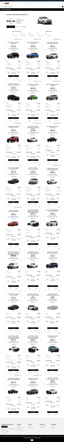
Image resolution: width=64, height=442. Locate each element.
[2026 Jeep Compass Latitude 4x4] (13, 55)
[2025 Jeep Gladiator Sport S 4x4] (53, 139)
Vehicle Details (11, 26)
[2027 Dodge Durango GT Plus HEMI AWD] (53, 223)
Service (30, 424)
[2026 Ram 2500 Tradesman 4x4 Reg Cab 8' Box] (53, 181)
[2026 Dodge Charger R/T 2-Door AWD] (13, 181)
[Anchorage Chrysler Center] (5, 3)
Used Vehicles (19, 427)
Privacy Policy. (38, 437)
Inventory (19, 424)
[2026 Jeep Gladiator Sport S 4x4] (33, 97)
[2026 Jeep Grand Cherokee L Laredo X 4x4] (13, 97)
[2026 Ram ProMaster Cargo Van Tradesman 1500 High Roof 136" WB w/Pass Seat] (13, 265)
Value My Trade (42, 427)
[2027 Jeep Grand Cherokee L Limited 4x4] (53, 265)
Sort (45, 33)
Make (21, 33)
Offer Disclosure (13, 92)
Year (13, 33)
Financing (42, 424)
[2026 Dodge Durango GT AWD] (53, 97)
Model (30, 33)
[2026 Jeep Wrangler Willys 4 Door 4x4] (13, 139)
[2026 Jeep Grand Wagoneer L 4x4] (33, 392)
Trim (37, 33)
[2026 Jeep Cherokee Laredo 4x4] (33, 55)
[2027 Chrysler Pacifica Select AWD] (33, 181)
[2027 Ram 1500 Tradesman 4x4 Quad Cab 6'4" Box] (33, 265)
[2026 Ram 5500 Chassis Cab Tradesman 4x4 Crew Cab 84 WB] (33, 349)
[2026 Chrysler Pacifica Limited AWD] (13, 223)
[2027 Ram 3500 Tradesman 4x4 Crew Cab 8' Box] (53, 307)
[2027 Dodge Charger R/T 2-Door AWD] (13, 307)
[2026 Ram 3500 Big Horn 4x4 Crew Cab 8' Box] (13, 392)
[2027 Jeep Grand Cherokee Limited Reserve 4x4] (33, 307)
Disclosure (24, 26)
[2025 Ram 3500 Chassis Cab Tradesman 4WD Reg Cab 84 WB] (13, 349)
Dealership (53, 424)
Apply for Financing (43, 426)
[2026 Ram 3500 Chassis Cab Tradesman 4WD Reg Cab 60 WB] (33, 223)
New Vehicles (19, 426)
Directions (52, 427)
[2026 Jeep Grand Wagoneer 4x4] (53, 349)
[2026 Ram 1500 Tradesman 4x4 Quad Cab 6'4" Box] (33, 139)
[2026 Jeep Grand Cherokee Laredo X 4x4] (53, 55)
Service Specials (30, 427)
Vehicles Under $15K (20, 430)
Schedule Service (31, 426)
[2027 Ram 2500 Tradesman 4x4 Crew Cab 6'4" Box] (53, 391)
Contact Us (5, 426)
